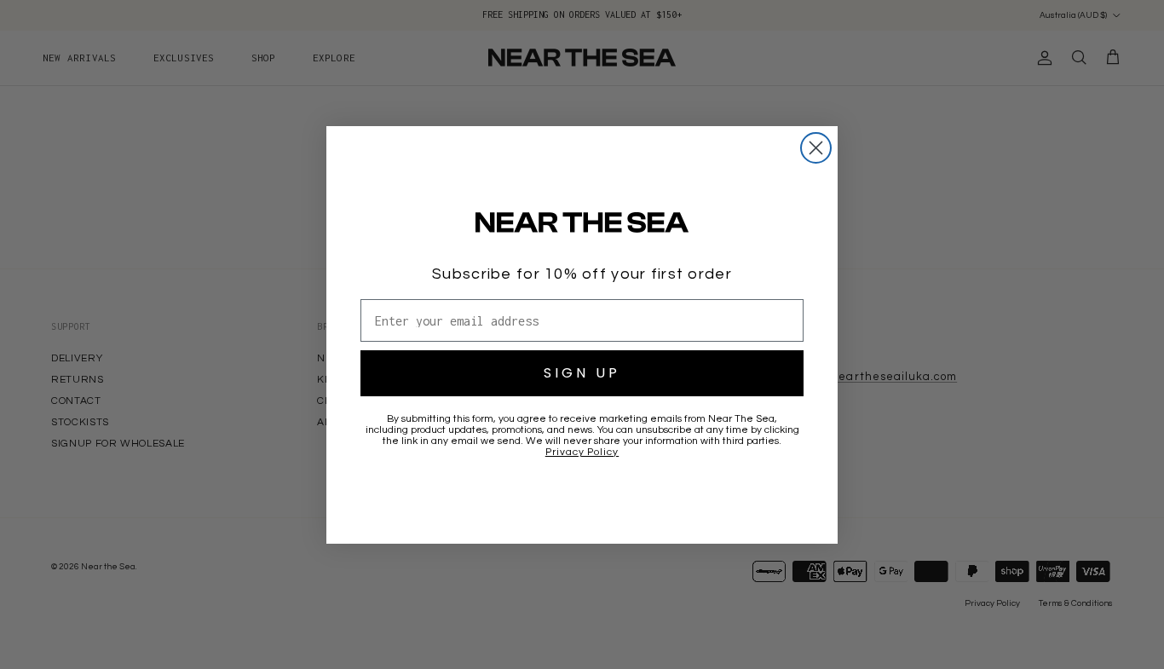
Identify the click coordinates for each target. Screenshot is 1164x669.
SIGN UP (582, 373)
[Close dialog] (816, 148)
